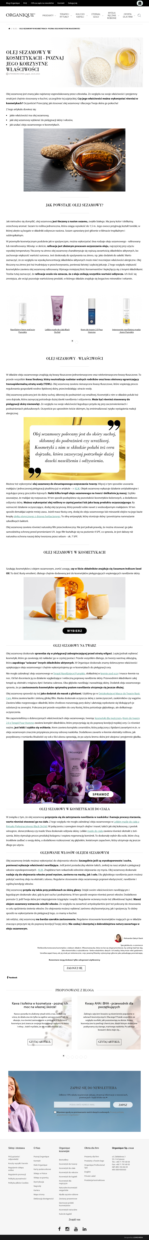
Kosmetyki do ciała (67, 1168)
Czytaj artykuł (40, 1042)
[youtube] (76, 1230)
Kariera (37, 1190)
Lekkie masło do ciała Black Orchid (57, 330)
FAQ (25, 3)
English (87, 1171)
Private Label (89, 1176)
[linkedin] (84, 1230)
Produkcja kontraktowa (94, 1180)
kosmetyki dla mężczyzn (108, 718)
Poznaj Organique (41, 1156)
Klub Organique (40, 1165)
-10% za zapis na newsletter (42, 3)
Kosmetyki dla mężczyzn (65, 1182)
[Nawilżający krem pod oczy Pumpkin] (22, 310)
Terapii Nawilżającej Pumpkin (69, 673)
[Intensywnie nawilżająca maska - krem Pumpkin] (126, 310)
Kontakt (60, 3)
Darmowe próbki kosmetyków (66, 1204)
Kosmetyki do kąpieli (68, 1176)
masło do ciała (95, 831)
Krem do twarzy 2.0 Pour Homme (92, 330)
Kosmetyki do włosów (68, 1172)
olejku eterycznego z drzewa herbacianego (37, 516)
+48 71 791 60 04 (123, 1161)
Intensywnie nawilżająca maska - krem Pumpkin (126, 330)
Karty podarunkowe (42, 1169)
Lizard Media (138, 1237)
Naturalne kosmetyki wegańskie (68, 1189)
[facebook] (59, 1230)
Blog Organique (13, 3)
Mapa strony (39, 1194)
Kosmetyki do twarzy (68, 1164)
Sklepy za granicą (41, 1177)
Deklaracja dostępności (44, 1198)
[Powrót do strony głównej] (10, 28)
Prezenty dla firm (91, 1156)
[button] (72, 340)
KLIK (77, 488)
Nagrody (37, 1186)
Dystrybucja (39, 1181)
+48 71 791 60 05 (123, 1164)
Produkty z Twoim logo (94, 1160)
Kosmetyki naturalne (68, 1209)
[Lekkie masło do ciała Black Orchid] (57, 310)
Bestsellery (63, 1159)
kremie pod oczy (109, 673)
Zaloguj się (72, 3)
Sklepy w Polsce (40, 1173)
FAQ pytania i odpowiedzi (14, 1157)
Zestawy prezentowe (68, 1198)
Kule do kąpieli (65, 1214)
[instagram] (67, 1230)
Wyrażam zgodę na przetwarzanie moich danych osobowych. (90, 1113)
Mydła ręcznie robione (68, 1194)
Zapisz (123, 1105)
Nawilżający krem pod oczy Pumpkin (22, 330)
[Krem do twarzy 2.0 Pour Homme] (92, 310)
